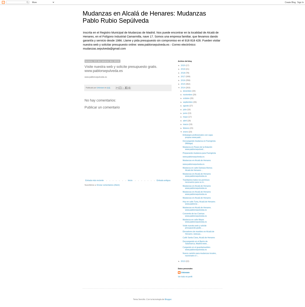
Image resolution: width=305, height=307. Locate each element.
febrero (186, 128)
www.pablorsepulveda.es (193, 157)
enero (186, 132)
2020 (183, 65)
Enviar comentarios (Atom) (108, 185)
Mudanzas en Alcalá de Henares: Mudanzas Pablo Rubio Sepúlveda (144, 17)
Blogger (168, 299)
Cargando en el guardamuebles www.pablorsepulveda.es (196, 248)
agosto (186, 106)
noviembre (188, 95)
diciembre (187, 91)
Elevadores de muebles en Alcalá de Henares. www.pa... (198, 232)
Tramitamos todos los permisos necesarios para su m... (196, 181)
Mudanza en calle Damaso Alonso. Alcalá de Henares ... (198, 169)
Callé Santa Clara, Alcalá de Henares (199, 237)
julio (185, 109)
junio (185, 113)
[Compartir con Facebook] (126, 87)
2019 (183, 69)
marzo (186, 124)
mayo (185, 117)
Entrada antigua (163, 180)
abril (185, 121)
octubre (186, 98)
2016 (183, 80)
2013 (183, 261)
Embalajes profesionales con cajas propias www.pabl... (198, 136)
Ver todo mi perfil (185, 277)
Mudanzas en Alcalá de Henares (197, 160)
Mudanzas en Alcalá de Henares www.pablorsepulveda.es (197, 175)
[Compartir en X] (123, 87)
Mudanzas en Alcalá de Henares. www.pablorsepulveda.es (197, 208)
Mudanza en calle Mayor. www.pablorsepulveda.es (195, 221)
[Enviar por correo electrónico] (117, 87)
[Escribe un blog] (120, 87)
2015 (183, 84)
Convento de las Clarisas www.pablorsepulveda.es (195, 215)
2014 (183, 88)
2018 (183, 73)
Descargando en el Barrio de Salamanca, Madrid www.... (195, 242)
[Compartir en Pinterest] (129, 87)
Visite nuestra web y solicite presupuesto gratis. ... (195, 227)
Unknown (185, 272)
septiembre (188, 102)
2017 (183, 76)
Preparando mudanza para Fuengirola (199, 153)
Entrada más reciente (94, 180)
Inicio (130, 180)
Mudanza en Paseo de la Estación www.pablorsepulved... (197, 148)
